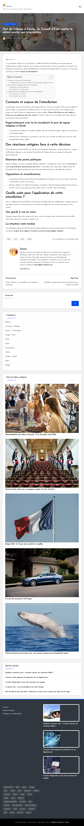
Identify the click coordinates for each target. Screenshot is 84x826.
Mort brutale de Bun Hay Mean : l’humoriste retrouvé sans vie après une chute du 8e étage (37, 691)
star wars (22, 809)
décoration (27, 790)
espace (15, 794)
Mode (7, 339)
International (9, 348)
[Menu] (80, 6)
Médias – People (11, 356)
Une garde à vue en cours (18, 94)
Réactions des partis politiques (20, 87)
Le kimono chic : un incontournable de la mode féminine (24, 687)
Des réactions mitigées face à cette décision (23, 85)
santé (15, 809)
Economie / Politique (10, 24)
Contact (5, 707)
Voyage (7, 365)
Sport (7, 361)
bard (17, 787)
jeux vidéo (22, 801)
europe (22, 794)
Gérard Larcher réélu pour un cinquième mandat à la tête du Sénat (29, 489)
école (15, 239)
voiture (12, 812)
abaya (9, 239)
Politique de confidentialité (12, 714)
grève (13, 798)
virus (5, 812)
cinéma (13, 790)
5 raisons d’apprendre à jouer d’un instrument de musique (25, 682)
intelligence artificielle (10, 801)
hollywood (21, 798)
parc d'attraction (17, 805)
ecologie (36, 790)
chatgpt (32, 787)
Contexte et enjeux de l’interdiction (19, 80)
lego (30, 801)
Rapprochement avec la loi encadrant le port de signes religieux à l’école (31, 82)
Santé (7, 343)
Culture (7, 352)
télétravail (31, 809)
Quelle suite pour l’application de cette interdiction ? (25, 91)
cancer (24, 787)
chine (5, 790)
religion (29, 239)
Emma (23, 249)
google (6, 798)
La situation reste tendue (18, 96)
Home (4, 48)
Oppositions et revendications (19, 89)
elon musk (7, 794)
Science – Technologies (13, 330)
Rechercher (9, 295)
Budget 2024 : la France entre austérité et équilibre (24, 544)
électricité (20, 812)
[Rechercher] (75, 303)
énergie (28, 812)
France (30, 794)
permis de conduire (30, 805)
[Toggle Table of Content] (50, 77)
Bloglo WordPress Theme (60, 822)
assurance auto (8, 787)
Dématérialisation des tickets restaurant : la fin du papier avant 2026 (30, 434)
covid (19, 790)
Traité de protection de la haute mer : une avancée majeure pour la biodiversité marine (36, 653)
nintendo (6, 805)
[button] (25, 269)
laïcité (22, 239)
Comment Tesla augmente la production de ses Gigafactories (26, 677)
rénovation (7, 809)
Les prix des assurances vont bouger (18, 599)
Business (8, 322)
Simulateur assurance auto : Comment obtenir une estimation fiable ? (29, 672)
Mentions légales (9, 710)
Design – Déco (10, 335)
